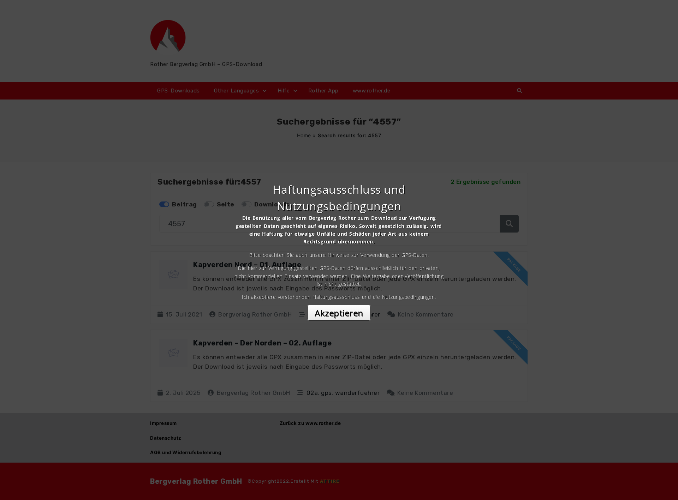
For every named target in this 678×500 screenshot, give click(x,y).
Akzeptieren (339, 313)
